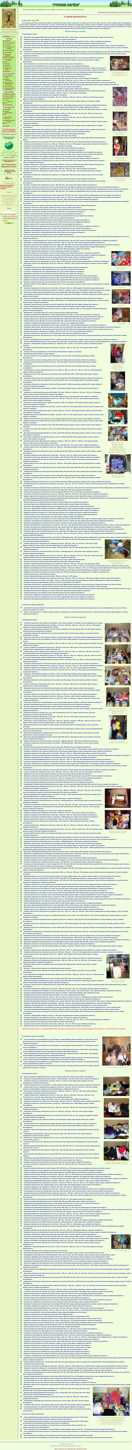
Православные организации (9, 83)
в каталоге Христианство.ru (10, 218)
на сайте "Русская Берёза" (9, 214)
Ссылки (7, 126)
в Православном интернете (10, 216)
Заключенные (9, 86)
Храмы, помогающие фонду (7, 113)
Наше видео (8, 52)
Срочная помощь (9, 96)
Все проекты (8, 104)
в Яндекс (5, 220)
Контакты (7, 63)
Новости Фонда (9, 50)
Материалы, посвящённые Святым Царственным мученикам (7, 187)
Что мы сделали (9, 42)
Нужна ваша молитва (8, 117)
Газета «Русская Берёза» (7, 101)
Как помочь (8, 45)
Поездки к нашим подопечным (10, 88)
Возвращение (9, 98)
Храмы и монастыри (8, 80)
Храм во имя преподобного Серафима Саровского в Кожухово (8, 202)
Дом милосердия (10, 94)
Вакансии (7, 71)
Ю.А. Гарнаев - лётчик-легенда (7, 60)
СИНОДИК (8, 109)
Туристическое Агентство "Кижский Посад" (9, 160)
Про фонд (7, 40)
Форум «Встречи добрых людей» (8, 122)
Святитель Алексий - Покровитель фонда (8, 56)
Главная (7, 36)
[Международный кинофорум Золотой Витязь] (9, 169)
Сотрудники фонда (8, 68)
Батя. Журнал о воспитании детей (9, 195)
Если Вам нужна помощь (9, 47)
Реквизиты (8, 66)
